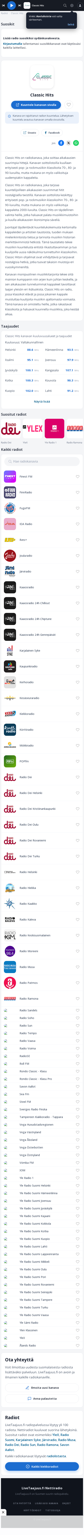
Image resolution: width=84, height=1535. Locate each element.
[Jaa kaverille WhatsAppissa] (76, 143)
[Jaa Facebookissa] (61, 143)
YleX (55, 1435)
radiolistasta (56, 1456)
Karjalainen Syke (28, 1440)
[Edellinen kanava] (3, 5)
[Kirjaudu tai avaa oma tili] (80, 5)
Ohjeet (66, 1503)
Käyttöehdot (32, 1510)
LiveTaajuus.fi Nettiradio (42, 1488)
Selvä (71, 24)
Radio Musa (66, 1440)
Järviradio (49, 1440)
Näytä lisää (42, 401)
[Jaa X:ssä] (68, 143)
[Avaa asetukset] (72, 5)
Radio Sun (28, 1445)
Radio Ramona (47, 1445)
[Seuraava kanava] (19, 5)
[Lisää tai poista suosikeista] (68, 104)
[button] (65, 5)
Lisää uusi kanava (46, 1503)
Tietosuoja (52, 1510)
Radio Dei (12, 1445)
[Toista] (11, 5)
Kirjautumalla (12, 44)
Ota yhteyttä (22, 1503)
